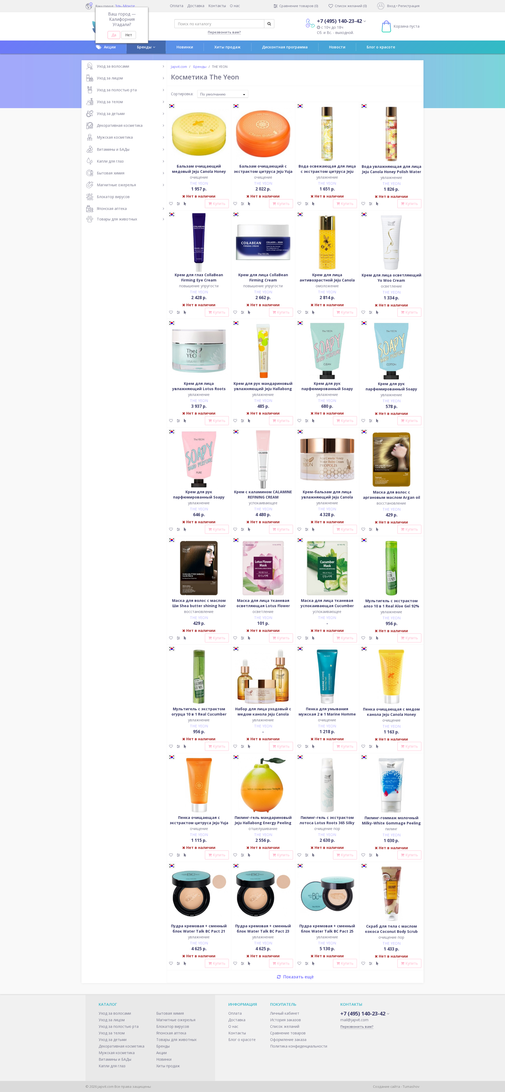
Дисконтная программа (285, 46)
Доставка (195, 5)
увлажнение (327, 177)
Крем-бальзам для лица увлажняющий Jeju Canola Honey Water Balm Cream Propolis (327, 499)
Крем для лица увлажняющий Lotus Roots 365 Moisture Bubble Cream (199, 388)
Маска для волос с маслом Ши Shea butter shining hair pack (199, 605)
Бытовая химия (110, 172)
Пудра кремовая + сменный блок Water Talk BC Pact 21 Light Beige (199, 931)
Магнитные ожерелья (116, 184)
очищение (199, 177)
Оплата (176, 5)
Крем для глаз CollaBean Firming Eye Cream (199, 277)
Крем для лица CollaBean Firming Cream (263, 277)
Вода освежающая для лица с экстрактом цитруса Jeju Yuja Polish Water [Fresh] (327, 171)
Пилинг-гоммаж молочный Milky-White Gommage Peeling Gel (391, 823)
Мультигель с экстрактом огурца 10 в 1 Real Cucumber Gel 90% (198, 714)
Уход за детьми (111, 113)
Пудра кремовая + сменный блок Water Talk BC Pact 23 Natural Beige (263, 931)
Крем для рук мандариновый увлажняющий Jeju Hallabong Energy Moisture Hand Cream (263, 388)
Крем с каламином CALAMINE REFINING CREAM (263, 494)
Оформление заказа (288, 1039)
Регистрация (409, 5)
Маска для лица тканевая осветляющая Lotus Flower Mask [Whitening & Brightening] (263, 608)
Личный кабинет (284, 1013)
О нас (235, 5)
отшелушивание (263, 828)
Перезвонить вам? (224, 32)
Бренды (144, 46)
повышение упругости (199, 285)
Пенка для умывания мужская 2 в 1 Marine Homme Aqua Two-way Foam (327, 714)
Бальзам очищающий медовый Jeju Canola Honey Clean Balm (199, 171)
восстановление (391, 503)
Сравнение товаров (288, 1032)
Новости (337, 46)
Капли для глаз (110, 161)
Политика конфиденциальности (298, 1046)
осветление (391, 286)
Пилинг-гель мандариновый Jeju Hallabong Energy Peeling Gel (263, 823)
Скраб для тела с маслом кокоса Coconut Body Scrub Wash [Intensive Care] (391, 931)
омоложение (327, 285)
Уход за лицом (110, 78)
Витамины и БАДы (113, 149)
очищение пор (327, 828)
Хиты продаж (227, 46)
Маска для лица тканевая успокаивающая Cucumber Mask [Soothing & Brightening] (327, 605)
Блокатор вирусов (113, 196)
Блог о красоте (381, 46)
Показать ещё (298, 977)
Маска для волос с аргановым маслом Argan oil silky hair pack (391, 497)
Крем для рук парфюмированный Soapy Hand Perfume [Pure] (199, 497)
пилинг (391, 828)
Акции (110, 46)
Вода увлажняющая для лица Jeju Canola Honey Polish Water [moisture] (391, 171)
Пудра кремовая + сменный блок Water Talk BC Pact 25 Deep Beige (327, 931)
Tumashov (411, 1086)
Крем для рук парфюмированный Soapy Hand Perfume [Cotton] (391, 389)
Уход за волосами (113, 66)
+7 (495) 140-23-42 (339, 20)
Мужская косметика (115, 137)
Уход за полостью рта (117, 89)
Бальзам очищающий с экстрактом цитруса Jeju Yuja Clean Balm (263, 171)
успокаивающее (263, 502)
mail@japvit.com (354, 1019)
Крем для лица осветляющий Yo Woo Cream (391, 278)
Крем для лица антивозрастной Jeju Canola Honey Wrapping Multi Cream (327, 280)
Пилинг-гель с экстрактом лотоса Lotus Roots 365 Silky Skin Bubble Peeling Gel (327, 823)
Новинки (184, 46)
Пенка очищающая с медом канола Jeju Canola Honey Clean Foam (391, 714)
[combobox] (222, 94)
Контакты (217, 5)
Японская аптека (112, 208)
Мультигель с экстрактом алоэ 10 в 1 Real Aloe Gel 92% (391, 603)
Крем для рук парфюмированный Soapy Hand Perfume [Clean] (327, 388)
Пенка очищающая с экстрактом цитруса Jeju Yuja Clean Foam (199, 823)
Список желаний (284, 1026)
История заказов (285, 1019)
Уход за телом (110, 101)
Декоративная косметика (120, 125)
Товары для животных (117, 219)
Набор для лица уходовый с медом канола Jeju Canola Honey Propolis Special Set (263, 714)
